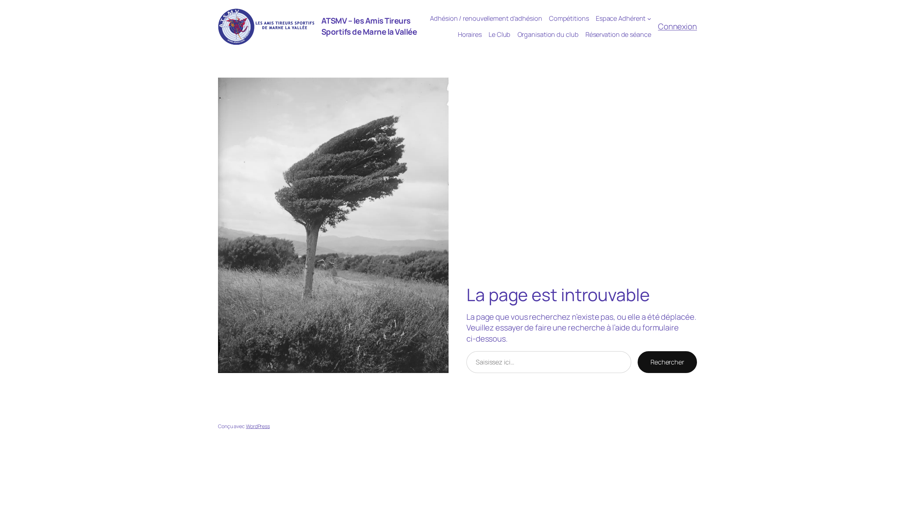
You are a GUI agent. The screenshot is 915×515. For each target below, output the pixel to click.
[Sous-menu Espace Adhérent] (649, 18)
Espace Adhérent (621, 18)
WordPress (258, 426)
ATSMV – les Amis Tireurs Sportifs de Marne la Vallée (369, 26)
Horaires (470, 34)
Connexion (677, 26)
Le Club (499, 34)
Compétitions (569, 18)
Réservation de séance (618, 34)
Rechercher (667, 362)
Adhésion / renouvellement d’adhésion (486, 18)
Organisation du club (548, 34)
